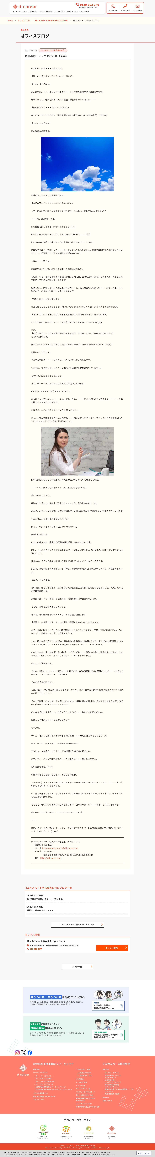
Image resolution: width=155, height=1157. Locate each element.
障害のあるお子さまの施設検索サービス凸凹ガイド (119, 1090)
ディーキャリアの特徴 (43, 1078)
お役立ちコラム (72, 11)
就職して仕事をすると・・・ (40, 910)
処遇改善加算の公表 (112, 1094)
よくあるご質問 (59, 11)
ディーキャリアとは (20, 11)
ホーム (10, 20)
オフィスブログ (24, 20)
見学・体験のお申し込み (84, 1095)
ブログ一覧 (77, 966)
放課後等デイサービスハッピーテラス (113, 1076)
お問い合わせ (107, 1100)
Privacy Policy (86, 1148)
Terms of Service (99, 1148)
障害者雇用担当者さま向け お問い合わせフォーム (106, 1035)
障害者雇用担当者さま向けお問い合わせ (85, 1099)
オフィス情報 (111, 947)
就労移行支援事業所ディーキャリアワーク (51, 1087)
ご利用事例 (48, 11)
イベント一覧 (84, 11)
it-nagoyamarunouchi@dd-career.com (60, 848)
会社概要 (106, 1069)
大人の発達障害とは (40, 1093)
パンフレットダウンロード (85, 1092)
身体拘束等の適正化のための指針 (88, 1107)
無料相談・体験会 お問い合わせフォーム (104, 1005)
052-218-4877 (36, 949)
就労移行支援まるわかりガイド (44, 1096)
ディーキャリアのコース (44, 1084)
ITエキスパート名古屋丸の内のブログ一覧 (51, 20)
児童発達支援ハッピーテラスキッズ (113, 1081)
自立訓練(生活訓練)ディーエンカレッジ (112, 1085)
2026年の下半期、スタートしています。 (45, 898)
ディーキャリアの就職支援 (45, 1081)
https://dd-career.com (50, 857)
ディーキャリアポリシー (44, 1076)
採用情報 (106, 1097)
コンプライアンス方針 (84, 1103)
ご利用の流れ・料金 (36, 11)
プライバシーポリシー (67, 1146)
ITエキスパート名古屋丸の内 (53, 50)
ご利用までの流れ (84, 1073)
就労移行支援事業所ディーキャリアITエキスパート (54, 1089)
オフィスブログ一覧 (83, 1089)
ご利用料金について (85, 1075)
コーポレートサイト (112, 1073)
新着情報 (36, 1069)
